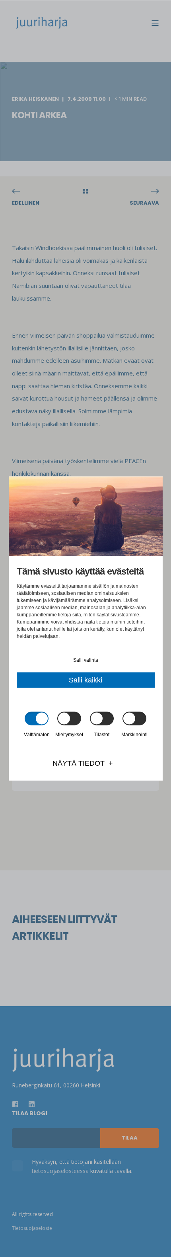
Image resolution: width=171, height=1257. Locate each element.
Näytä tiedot (78, 763)
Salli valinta (85, 660)
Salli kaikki (85, 680)
